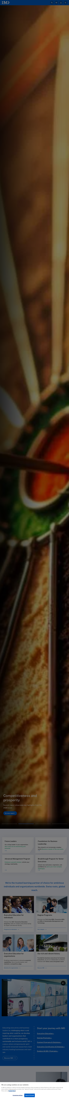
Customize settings (18, 1095)
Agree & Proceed (29, 1095)
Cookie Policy (12, 1090)
